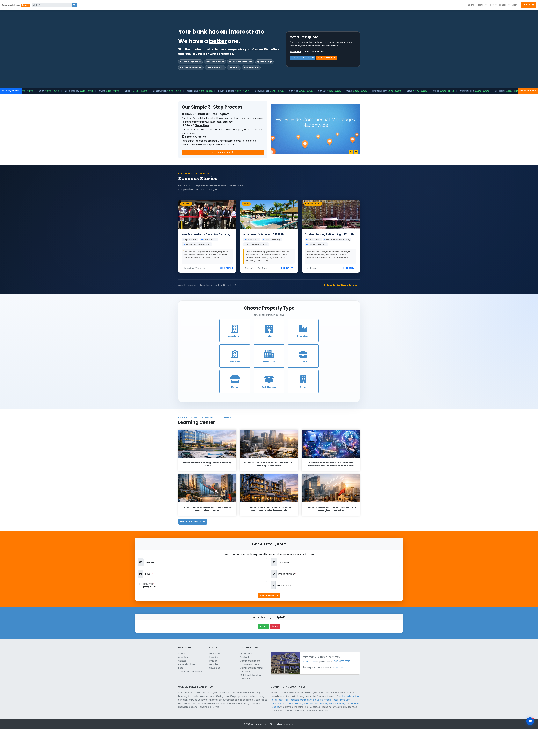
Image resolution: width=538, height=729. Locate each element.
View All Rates (527, 91)
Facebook (214, 653)
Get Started (222, 152)
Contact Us (309, 661)
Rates (481, 5)
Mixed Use (344, 699)
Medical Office (308, 699)
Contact (502, 5)
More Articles (191, 522)
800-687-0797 (342, 661)
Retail (274, 699)
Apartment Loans (249, 664)
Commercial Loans (250, 660)
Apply (526, 5)
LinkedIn (213, 657)
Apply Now (267, 595)
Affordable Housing (292, 703)
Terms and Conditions (190, 671)
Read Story (225, 268)
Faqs (180, 667)
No (276, 626)
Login (514, 5)
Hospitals (294, 699)
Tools (491, 5)
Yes (264, 626)
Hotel (335, 699)
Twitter (213, 660)
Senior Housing (337, 703)
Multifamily (345, 696)
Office (355, 696)
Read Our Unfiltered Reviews (341, 285)
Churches (276, 703)
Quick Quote (246, 653)
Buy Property (301, 57)
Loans (471, 5)
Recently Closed (187, 664)
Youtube (213, 664)
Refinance (326, 57)
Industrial (283, 699)
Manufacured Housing (316, 703)
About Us (183, 653)
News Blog (214, 667)
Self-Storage (324, 699)
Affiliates (183, 657)
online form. (338, 667)
